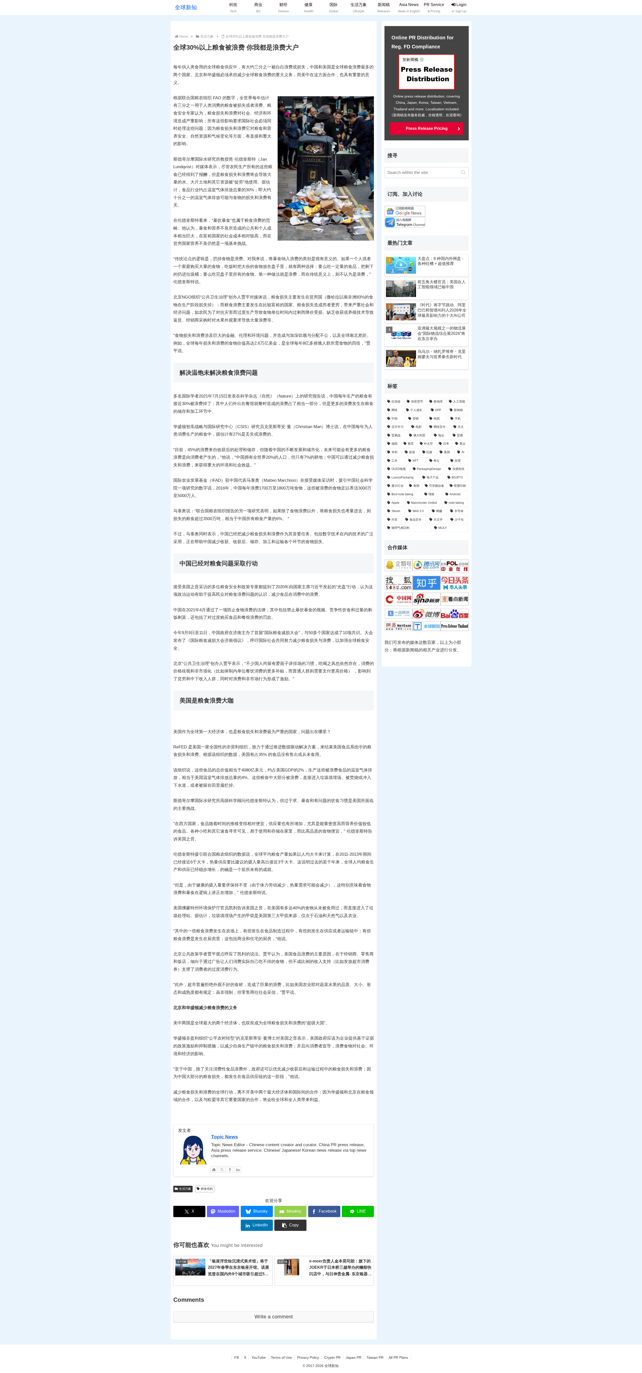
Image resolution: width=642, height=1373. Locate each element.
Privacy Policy (308, 1357)
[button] (290, 1225)
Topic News (224, 1136)
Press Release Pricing (427, 128)
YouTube (259, 1357)
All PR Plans (398, 1357)
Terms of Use (281, 1357)
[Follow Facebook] (230, 1169)
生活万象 (185, 1189)
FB (236, 1357)
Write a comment (274, 1316)
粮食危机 (207, 1189)
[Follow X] (222, 1169)
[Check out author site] (214, 1169)
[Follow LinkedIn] (238, 1169)
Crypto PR (332, 1357)
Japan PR (353, 1357)
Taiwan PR (375, 1357)
